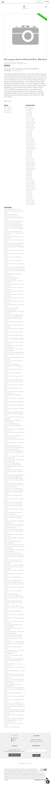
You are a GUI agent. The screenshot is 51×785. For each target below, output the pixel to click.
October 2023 (30, 166)
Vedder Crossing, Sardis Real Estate (14, 679)
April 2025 (29, 136)
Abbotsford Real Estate (10, 214)
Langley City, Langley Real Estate (13, 490)
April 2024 (29, 156)
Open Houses (8, 110)
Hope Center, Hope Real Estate (13, 469)
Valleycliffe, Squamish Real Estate (14, 674)
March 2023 (29, 178)
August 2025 (29, 129)
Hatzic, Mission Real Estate (11, 463)
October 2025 (30, 126)
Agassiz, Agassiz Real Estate (12, 223)
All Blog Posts (7, 107)
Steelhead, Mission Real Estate (13, 636)
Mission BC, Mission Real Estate (13, 512)
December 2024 (30, 143)
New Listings (7, 108)
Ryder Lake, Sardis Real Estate (12, 580)
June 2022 (29, 194)
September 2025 (31, 127)
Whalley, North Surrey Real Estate (13, 704)
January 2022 (30, 202)
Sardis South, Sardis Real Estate (13, 595)
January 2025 (30, 141)
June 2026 (29, 112)
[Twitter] (46, 1)
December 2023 (30, 163)
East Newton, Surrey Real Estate (13, 379)
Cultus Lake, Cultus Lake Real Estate (14, 352)
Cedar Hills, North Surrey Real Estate (14, 269)
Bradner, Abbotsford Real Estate (13, 245)
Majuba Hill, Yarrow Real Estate (13, 502)
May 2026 (29, 114)
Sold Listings (7, 112)
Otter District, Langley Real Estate (13, 544)
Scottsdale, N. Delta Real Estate (13, 606)
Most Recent (29, 107)
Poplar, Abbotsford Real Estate (12, 553)
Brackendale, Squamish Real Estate (14, 243)
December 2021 (30, 204)
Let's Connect (15, 755)
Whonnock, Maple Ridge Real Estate (14, 710)
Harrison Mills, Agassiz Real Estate (14, 459)
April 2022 (29, 197)
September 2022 (31, 189)
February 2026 (30, 119)
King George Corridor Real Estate (13, 483)
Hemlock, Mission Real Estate (12, 464)
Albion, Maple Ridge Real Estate (13, 224)
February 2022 (30, 200)
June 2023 (29, 173)
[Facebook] (44, 1)
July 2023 (29, 171)
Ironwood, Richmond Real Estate (13, 478)
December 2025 (30, 122)
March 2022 (29, 199)
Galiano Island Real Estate (11, 424)
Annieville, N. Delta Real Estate (13, 231)
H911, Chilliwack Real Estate (12, 449)
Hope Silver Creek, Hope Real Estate (14, 475)
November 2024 (30, 144)
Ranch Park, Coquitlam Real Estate (14, 565)
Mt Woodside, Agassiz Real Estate (13, 524)
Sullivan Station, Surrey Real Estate (14, 641)
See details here (17, 70)
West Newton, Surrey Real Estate (13, 703)
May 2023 (29, 175)
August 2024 (29, 149)
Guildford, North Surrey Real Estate (14, 447)
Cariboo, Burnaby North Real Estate (14, 267)
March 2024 (29, 158)
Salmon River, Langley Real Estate (14, 582)
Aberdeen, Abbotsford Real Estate (14, 221)
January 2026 (30, 120)
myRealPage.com (28, 763)
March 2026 (29, 117)
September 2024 (31, 148)
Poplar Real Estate (9, 551)
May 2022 (29, 195)
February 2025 (30, 139)
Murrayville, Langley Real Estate (13, 529)
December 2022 (30, 183)
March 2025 (29, 137)
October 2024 (30, 146)
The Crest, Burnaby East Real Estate (14, 658)
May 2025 (29, 134)
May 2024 (29, 154)
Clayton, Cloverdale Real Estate (13, 316)
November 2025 (30, 124)
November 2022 (30, 185)
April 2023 (29, 177)
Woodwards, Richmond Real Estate (14, 718)
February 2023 (30, 180)
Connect (39, 1)
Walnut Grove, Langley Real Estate (14, 687)
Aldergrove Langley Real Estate (13, 226)
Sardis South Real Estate (11, 594)
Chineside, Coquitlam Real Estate (13, 315)
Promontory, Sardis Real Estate (13, 560)
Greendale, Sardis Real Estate (12, 446)
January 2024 (30, 161)
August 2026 (29, 108)
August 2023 (29, 170)
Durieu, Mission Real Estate (11, 364)
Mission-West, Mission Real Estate (13, 515)
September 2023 (31, 168)
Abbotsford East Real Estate (12, 209)
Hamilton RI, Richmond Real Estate (14, 451)
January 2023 (30, 182)
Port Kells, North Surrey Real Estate (14, 555)
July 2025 (29, 131)
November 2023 (30, 165)
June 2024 (29, 153)
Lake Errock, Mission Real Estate (13, 488)
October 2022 (30, 187)
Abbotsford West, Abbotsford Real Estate (17, 63)
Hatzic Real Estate (9, 461)
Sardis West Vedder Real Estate (13, 601)
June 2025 (29, 132)
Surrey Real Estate (9, 653)
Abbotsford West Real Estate (12, 216)
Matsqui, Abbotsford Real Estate (13, 504)
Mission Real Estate (9, 514)
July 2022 (29, 192)
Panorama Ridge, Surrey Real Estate (14, 550)
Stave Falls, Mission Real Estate (13, 635)
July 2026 (29, 110)
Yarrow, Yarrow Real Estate (11, 727)
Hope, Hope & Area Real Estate (13, 476)
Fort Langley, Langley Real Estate (13, 412)
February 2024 (30, 160)
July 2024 (29, 151)
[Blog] (48, 1)
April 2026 (29, 115)
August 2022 (29, 190)
